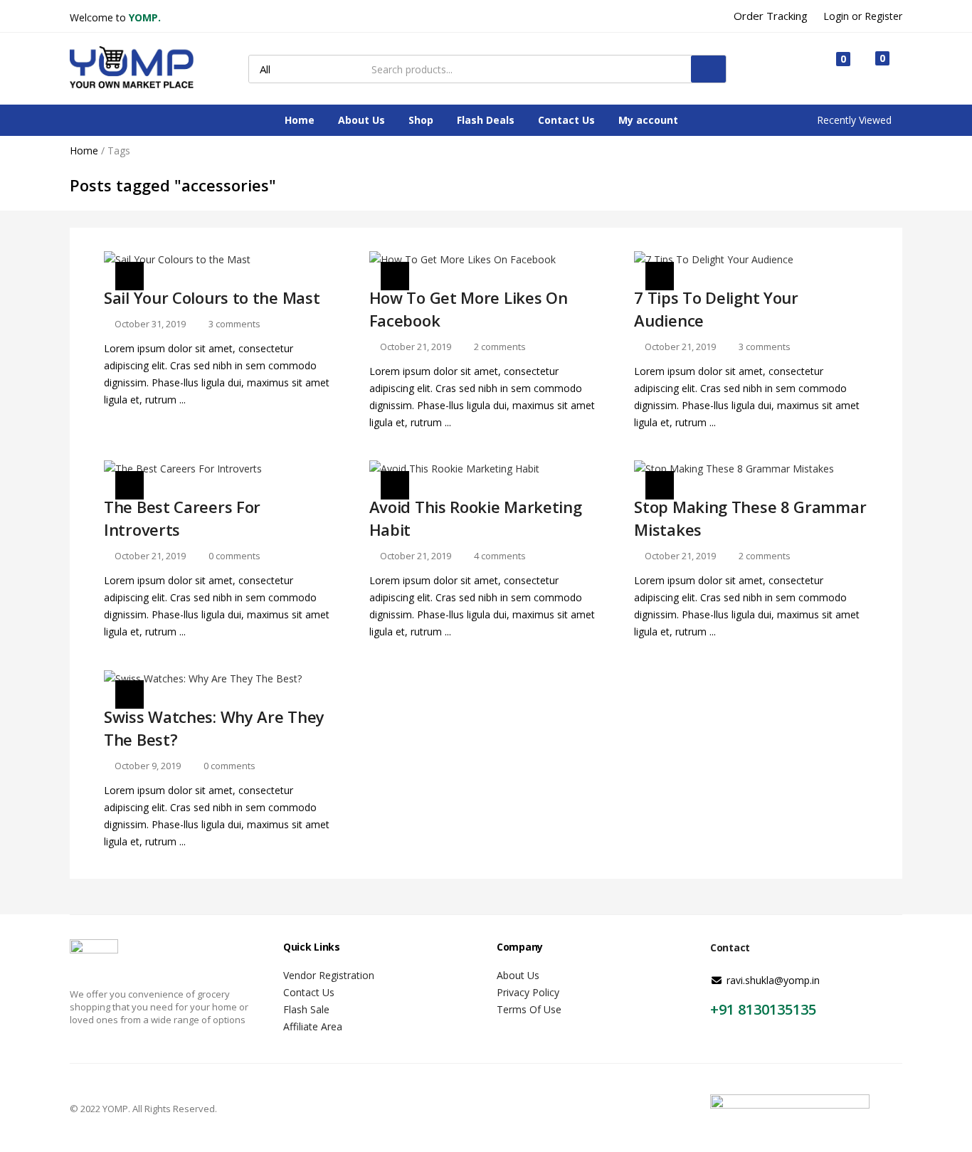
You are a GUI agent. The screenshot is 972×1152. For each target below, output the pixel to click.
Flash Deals (485, 120)
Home (300, 120)
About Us (361, 120)
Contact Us (566, 120)
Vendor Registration (328, 975)
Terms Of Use (529, 1009)
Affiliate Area (312, 1026)
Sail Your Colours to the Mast (211, 297)
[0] (831, 69)
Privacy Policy (528, 992)
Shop (420, 120)
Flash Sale (306, 1009)
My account (648, 120)
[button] (875, 68)
